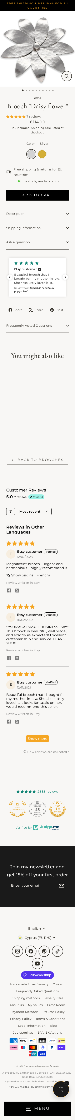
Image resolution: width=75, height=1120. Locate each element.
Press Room (56, 1005)
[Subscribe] (61, 885)
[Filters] (10, 511)
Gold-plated (42, 154)
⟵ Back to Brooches (37, 460)
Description (15, 214)
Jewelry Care (53, 998)
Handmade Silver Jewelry (29, 984)
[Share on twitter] (17, 590)
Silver (31, 154)
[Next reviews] (65, 277)
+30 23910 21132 (19, 1086)
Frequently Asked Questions (29, 326)
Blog (53, 1025)
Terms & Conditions (50, 1018)
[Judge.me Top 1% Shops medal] (37, 809)
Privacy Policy (20, 1018)
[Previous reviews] (9, 277)
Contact (59, 984)
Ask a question (18, 242)
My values (35, 1005)
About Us (17, 1005)
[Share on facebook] (8, 591)
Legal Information (31, 1025)
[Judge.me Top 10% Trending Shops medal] (57, 809)
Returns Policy (53, 1012)
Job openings (23, 1032)
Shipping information (23, 228)
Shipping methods (26, 998)
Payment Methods (24, 1012)
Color (37, 144)
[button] (16, 117)
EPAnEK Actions (50, 1032)
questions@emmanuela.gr (48, 1086)
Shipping (37, 127)
